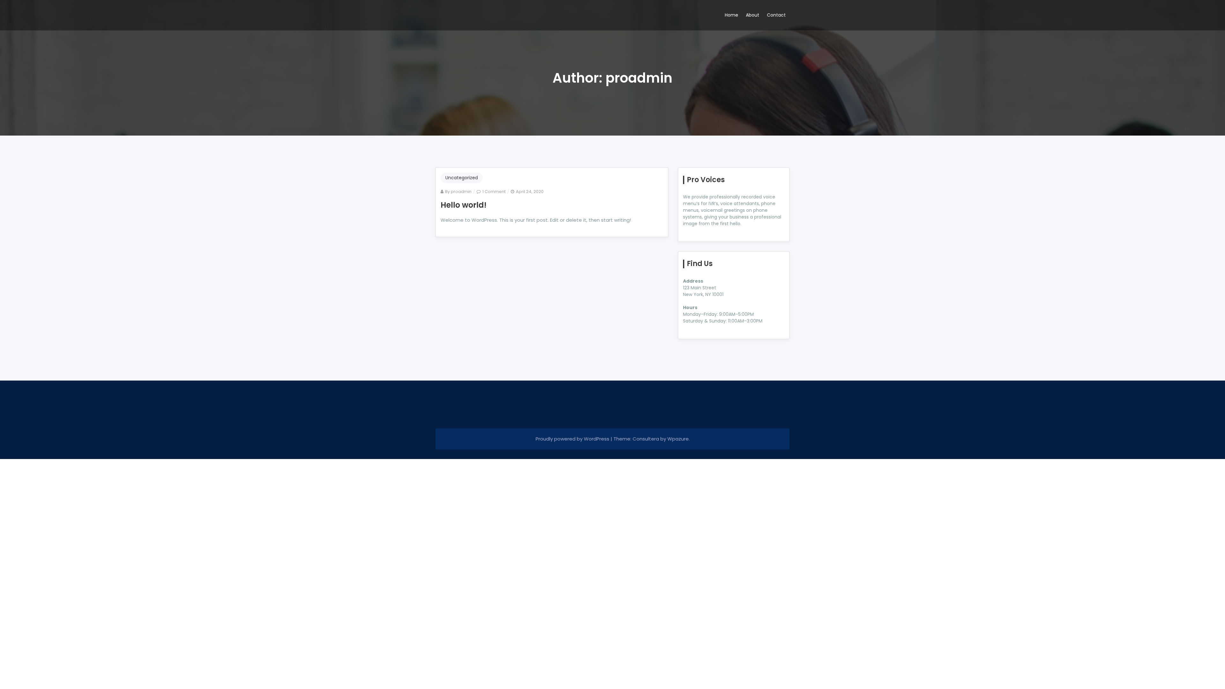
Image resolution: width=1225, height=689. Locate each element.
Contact (776, 15)
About (752, 15)
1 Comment (494, 192)
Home (731, 15)
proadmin (461, 192)
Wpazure (678, 438)
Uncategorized (461, 177)
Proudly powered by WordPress (573, 438)
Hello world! (463, 205)
